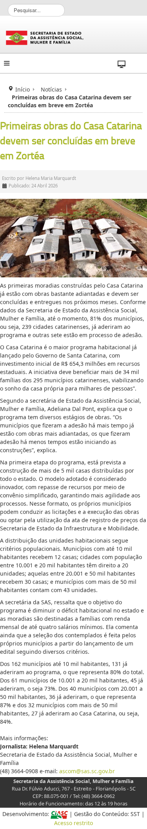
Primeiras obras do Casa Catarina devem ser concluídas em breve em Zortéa (71, 141)
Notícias (51, 89)
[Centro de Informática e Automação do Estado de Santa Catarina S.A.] (59, 814)
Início (22, 89)
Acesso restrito (73, 823)
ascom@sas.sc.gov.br (87, 771)
